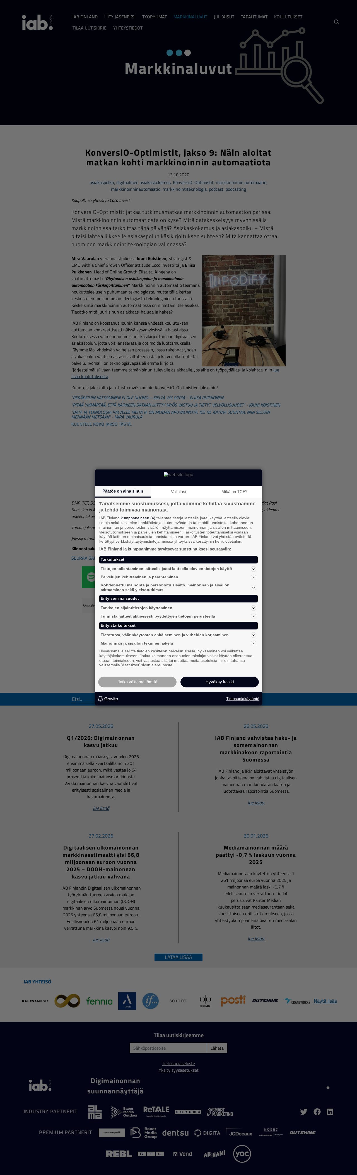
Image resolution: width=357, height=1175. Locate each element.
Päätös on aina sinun (122, 491)
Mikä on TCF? (234, 491)
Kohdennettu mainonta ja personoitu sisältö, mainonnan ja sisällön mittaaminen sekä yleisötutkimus (165, 587)
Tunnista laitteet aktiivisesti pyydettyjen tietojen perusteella (158, 616)
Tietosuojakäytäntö (242, 698)
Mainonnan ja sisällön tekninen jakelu (137, 643)
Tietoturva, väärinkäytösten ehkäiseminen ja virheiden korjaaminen (165, 635)
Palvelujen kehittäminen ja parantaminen (139, 577)
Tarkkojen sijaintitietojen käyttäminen (136, 608)
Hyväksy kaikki (220, 682)
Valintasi (178, 491)
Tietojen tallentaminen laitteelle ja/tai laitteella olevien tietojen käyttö (166, 569)
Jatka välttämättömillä (137, 682)
